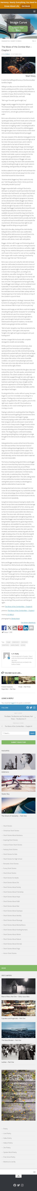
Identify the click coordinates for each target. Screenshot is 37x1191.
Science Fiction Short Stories (12, 845)
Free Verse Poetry (9, 1157)
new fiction (24, 642)
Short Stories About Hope (11, 896)
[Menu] (34, 11)
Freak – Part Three (24, 687)
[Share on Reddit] (14, 627)
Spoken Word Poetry (10, 1152)
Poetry (5, 1129)
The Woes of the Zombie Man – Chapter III (18, 606)
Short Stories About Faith (11, 901)
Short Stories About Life (11, 882)
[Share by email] (31, 627)
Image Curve (18, 22)
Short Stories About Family (12, 887)
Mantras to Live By (9, 1162)
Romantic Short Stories (11, 863)
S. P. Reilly (6, 54)
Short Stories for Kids (10, 854)
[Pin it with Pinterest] (20, 627)
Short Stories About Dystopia (12, 911)
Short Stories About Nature (12, 939)
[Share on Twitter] (9, 627)
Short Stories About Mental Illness (14, 925)
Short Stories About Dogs (11, 948)
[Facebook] (27, 707)
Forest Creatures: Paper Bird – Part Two (8, 688)
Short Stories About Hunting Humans (15, 930)
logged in (14, 703)
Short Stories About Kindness (13, 835)
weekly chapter (15, 645)
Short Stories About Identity (12, 915)
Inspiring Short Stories (10, 840)
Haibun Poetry (8, 1143)
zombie (23, 645)
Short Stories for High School (12, 859)
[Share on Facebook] (4, 627)
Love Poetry (7, 1133)
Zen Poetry (6, 1147)
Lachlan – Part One (8, 1062)
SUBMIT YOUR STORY (18, 742)
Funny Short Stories (9, 868)
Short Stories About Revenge (12, 920)
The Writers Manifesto (28, 622)
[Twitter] (31, 707)
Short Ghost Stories (9, 873)
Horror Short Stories (10, 953)
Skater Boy (5, 794)
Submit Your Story (18, 29)
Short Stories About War (11, 906)
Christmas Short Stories (11, 830)
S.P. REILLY (10, 614)
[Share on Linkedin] (25, 627)
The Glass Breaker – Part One (11, 1040)
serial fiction (5, 645)
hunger (8, 642)
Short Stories (16, 41)
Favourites (6, 41)
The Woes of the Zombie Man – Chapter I (21, 610)
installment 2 (15, 642)
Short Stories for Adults (11, 878)
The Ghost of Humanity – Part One (14, 816)
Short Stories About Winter (12, 934)
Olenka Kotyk (15, 618)
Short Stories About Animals (12, 944)
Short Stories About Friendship (13, 892)
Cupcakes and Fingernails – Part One (13, 1018)
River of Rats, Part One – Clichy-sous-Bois (15, 996)
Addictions (5, 772)
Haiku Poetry (7, 1138)
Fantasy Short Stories (10, 849)
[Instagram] (34, 707)
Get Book (26, 6)
